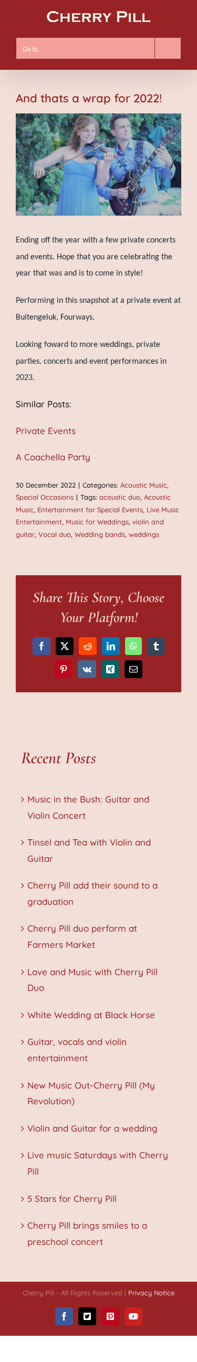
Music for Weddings (97, 522)
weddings (144, 534)
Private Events (46, 430)
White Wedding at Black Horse (91, 1014)
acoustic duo (119, 497)
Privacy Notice (151, 1293)
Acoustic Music (143, 485)
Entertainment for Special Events (90, 509)
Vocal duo (54, 534)
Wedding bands (100, 534)
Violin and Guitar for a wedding (92, 1128)
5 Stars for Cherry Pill (72, 1198)
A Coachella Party (53, 456)
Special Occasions (45, 497)
